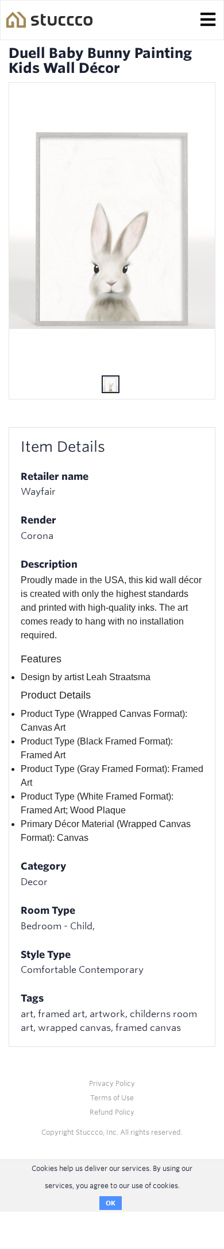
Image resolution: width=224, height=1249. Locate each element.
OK (110, 1203)
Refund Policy (112, 1112)
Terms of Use (112, 1097)
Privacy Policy (112, 1083)
